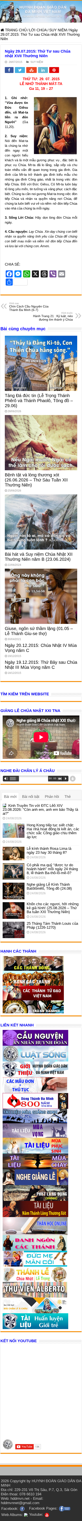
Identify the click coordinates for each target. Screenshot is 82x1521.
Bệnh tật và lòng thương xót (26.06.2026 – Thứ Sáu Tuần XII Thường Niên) (36, 479)
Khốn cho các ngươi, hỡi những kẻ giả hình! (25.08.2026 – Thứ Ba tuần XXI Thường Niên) (53, 908)
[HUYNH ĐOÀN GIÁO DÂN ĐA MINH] (41, 12)
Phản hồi (52, 797)
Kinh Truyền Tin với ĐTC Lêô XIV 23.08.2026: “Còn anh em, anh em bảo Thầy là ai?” (40, 810)
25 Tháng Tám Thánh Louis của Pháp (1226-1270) (52, 925)
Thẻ (68, 797)
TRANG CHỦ (15, 30)
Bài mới (10, 797)
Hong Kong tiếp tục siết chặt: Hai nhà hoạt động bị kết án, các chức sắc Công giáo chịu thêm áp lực (53, 831)
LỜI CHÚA (38, 30)
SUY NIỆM (58, 30)
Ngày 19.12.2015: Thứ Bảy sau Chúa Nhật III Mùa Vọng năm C (41, 665)
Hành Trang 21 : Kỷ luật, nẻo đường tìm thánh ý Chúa (53, 316)
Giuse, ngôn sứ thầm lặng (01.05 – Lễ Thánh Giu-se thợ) (39, 631)
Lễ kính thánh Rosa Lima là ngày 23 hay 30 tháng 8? (49, 851)
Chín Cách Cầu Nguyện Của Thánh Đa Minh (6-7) (29, 307)
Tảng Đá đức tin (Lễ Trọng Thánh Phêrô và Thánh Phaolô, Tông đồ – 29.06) (39, 400)
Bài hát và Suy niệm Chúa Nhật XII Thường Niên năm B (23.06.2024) (39, 557)
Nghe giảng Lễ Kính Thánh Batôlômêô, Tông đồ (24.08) (49, 886)
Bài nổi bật (30, 797)
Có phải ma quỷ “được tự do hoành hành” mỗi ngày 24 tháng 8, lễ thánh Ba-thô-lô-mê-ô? (52, 869)
